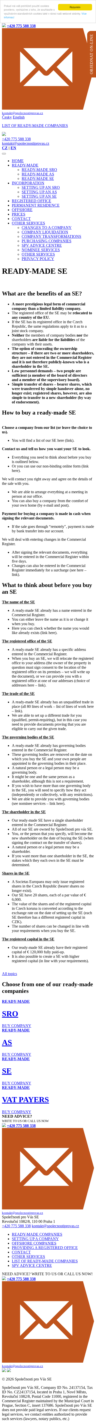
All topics (9, 974)
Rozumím (75, 7)
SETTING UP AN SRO (41, 187)
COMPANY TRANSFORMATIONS (51, 236)
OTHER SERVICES (28, 223)
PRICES (18, 214)
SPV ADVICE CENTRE (42, 245)
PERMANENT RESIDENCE (36, 205)
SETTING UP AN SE (39, 196)
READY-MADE (25, 165)
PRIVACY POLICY (38, 259)
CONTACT (21, 219)
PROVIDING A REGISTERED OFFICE (45, 1248)
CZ (5, 148)
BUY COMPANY (16, 1026)
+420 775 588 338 (16, 139)
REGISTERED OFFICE (31, 201)
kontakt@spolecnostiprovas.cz (25, 143)
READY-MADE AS (38, 174)
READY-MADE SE (38, 178)
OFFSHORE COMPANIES (34, 1243)
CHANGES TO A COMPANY (47, 227)
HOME (18, 161)
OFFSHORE (22, 210)
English (19, 117)
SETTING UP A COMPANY (35, 1239)
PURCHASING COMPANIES (46, 241)
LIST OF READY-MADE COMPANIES (45, 1261)
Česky (7, 117)
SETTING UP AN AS (39, 192)
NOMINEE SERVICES (41, 250)
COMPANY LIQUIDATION (45, 232)
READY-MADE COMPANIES (37, 1234)
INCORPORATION (28, 183)
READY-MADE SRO (39, 170)
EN (13, 148)
